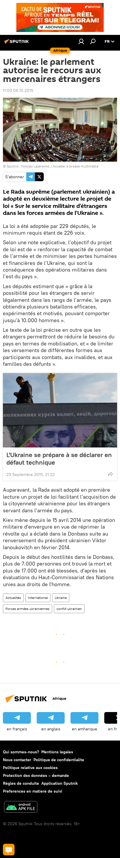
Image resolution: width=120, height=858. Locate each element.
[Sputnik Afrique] (17, 43)
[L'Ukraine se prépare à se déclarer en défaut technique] (60, 410)
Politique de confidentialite (58, 759)
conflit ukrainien (69, 609)
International (38, 597)
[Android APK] (20, 807)
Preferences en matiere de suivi (32, 791)
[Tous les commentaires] (9, 849)
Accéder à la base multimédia (75, 166)
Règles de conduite (21, 783)
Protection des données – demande (36, 775)
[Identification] (81, 41)
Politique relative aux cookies (30, 767)
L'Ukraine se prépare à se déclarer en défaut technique (59, 458)
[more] (110, 474)
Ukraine (61, 597)
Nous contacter (17, 759)
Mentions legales (57, 751)
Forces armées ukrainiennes (28, 609)
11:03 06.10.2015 (18, 90)
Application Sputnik (59, 783)
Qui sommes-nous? (21, 751)
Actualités (13, 597)
